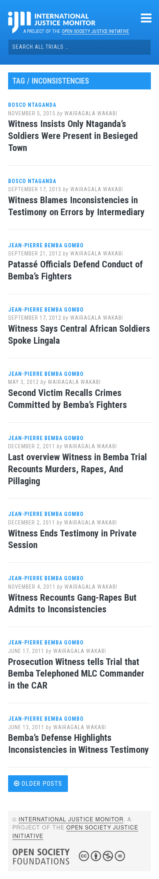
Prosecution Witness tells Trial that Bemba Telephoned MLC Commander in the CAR (76, 673)
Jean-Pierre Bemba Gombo (46, 245)
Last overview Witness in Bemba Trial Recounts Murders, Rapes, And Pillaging (77, 469)
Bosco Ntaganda (32, 105)
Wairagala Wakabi (90, 113)
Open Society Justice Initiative (95, 31)
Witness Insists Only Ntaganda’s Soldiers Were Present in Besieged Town (73, 135)
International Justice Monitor (71, 819)
